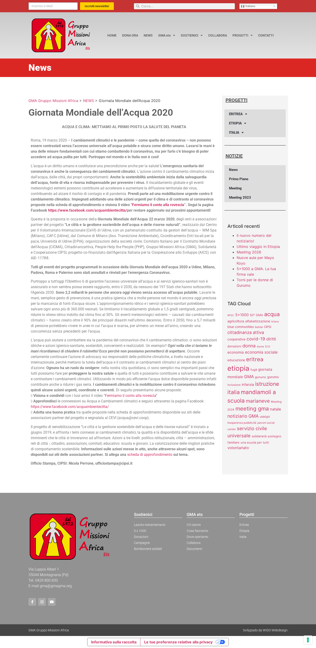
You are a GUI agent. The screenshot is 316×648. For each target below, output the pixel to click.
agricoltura (235, 321)
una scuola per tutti (255, 442)
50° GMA (256, 315)
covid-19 (256, 339)
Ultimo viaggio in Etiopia (258, 246)
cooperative (236, 339)
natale (275, 409)
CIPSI (267, 327)
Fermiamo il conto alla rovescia (158, 205)
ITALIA (234, 132)
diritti (271, 338)
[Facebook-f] (32, 602)
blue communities (240, 327)
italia (233, 392)
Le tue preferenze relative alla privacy (178, 642)
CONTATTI (266, 35)
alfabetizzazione (257, 321)
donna (249, 346)
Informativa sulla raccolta (113, 642)
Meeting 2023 (240, 197)
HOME (112, 35)
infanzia (248, 385)
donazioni (234, 346)
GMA (249, 376)
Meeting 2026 (249, 252)
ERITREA (236, 114)
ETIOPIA (235, 123)
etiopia (238, 368)
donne (260, 346)
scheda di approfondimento (149, 454)
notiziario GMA (243, 416)
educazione (236, 360)
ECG (267, 346)
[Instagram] (42, 602)
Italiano (250, 6)
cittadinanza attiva (245, 332)
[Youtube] (52, 602)
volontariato (238, 447)
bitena (275, 321)
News (233, 170)
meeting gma (252, 408)
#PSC (230, 315)
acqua (272, 314)
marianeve (258, 401)
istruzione (267, 384)
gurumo (273, 377)
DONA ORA (130, 35)
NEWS (148, 35)
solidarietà (259, 436)
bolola (259, 327)
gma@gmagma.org (56, 586)
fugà (254, 369)
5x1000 (242, 314)
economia (235, 352)
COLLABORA (217, 35)
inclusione (234, 384)
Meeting (235, 188)
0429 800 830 (46, 580)
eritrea (254, 359)
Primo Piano (238, 179)
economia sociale (261, 352)
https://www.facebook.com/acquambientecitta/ (87, 210)
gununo (260, 377)
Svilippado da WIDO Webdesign (265, 630)
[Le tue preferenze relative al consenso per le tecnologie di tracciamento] (308, 640)
